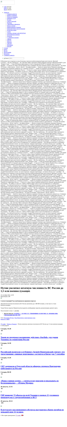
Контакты (6, 54)
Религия (9, 36)
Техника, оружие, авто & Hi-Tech (16, 33)
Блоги (5, 49)
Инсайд (9, 46)
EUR (5, 8)
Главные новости (12, 14)
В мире (9, 20)
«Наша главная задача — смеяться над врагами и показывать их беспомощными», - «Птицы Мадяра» (30, 382)
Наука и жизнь (11, 25)
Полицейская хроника (13, 34)
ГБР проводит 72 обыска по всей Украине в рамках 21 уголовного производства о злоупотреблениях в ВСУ (30, 396)
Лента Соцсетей (11, 21)
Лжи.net (9, 43)
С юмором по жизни (13, 37)
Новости (6, 12)
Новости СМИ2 (5, 319)
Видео (5, 51)
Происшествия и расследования (16, 28)
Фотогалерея (7, 52)
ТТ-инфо (18, 415)
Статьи (6, 48)
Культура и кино (11, 30)
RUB (5, 9)
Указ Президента (19, 318)
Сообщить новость (9, 55)
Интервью (10, 45)
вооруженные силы (29, 318)
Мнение (9, 42)
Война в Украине (12, 15)
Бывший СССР (11, 18)
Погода (9, 40)
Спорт (9, 31)
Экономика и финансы (13, 24)
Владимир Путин (9, 318)
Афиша (9, 39)
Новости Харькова (12, 17)
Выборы (9, 23)
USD (5, 6)
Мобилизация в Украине (14, 27)
